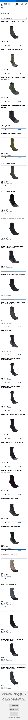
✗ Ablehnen (14, 713)
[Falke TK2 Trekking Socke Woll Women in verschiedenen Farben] (14, 678)
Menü (2, 5)
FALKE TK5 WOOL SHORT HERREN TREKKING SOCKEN (13, 106)
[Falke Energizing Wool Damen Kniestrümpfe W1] (14, 397)
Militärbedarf (20, 1)
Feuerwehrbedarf (4, 1)
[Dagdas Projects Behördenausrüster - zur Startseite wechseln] (7, 5)
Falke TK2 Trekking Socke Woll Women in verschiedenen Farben (13, 668)
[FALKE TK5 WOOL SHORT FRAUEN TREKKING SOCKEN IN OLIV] (14, 88)
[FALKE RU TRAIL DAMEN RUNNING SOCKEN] (14, 229)
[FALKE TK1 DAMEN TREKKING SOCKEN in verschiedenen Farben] (14, 257)
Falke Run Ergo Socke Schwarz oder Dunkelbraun (12, 471)
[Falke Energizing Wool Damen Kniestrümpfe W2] (14, 369)
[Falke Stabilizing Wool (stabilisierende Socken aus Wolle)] (14, 32)
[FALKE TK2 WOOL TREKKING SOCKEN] (14, 144)
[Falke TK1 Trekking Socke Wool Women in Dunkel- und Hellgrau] (14, 313)
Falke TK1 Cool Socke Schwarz (10, 527)
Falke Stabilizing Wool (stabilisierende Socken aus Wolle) (13, 22)
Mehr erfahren (18, 702)
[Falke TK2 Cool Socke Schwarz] (14, 622)
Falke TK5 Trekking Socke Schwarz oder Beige (13, 443)
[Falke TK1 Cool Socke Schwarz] (14, 537)
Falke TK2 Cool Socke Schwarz (10, 611)
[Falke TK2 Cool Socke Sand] (14, 565)
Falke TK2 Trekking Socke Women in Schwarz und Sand (12, 639)
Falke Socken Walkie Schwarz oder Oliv (13, 414)
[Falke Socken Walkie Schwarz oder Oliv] (14, 425)
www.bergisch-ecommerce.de (14, 717)
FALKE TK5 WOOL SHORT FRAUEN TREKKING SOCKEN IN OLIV (13, 78)
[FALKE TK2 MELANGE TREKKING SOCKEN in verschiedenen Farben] (14, 173)
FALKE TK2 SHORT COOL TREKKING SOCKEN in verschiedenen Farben (13, 190)
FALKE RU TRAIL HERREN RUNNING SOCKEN (13, 274)
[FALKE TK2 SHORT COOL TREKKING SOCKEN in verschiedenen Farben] (14, 201)
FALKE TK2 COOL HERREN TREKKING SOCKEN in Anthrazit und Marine (13, 583)
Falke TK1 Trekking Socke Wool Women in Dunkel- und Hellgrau (13, 303)
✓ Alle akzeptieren (14, 705)
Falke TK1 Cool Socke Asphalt (10, 499)
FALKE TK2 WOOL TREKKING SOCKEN (11, 134)
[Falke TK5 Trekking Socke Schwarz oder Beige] (14, 453)
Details (19, 45)
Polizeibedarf (12, 1)
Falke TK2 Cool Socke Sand (9, 555)
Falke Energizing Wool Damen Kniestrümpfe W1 (10, 387)
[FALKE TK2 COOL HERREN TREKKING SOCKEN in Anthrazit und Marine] (14, 594)
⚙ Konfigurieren (14, 709)
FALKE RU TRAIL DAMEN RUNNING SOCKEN (13, 218)
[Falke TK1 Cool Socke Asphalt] (14, 509)
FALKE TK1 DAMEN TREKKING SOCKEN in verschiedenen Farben (12, 246)
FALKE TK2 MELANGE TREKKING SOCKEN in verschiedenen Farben (12, 162)
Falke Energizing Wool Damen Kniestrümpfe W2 (10, 359)
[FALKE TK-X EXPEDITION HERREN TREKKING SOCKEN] (14, 60)
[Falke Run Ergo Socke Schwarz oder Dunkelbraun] (14, 481)
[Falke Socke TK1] (14, 341)
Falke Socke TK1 (6, 330)
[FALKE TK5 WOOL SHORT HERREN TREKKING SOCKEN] (14, 116)
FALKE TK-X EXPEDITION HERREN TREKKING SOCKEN (13, 50)
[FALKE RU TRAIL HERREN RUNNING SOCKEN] (14, 285)
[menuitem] (1, 4)
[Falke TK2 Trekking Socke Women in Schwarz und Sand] (14, 650)
